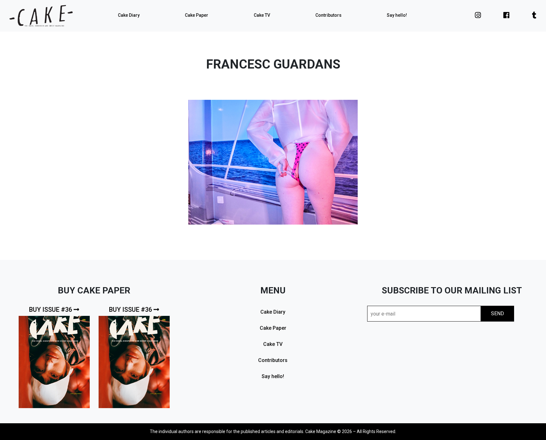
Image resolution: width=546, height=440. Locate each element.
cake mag (41, 16)
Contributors (328, 15)
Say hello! (397, 15)
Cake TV (262, 15)
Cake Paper (196, 15)
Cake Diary (129, 15)
